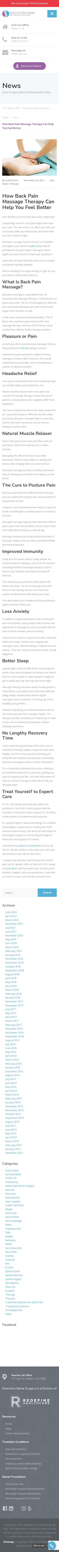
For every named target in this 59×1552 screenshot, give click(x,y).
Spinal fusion (12, 1271)
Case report (12, 1170)
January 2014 (12, 1102)
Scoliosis (10, 1259)
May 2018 (10, 982)
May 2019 (10, 939)
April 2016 (11, 1055)
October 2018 (13, 966)
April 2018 (11, 986)
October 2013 (13, 1114)
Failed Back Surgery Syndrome (22, 1454)
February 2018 (13, 993)
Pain (52, 180)
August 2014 (12, 1075)
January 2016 (12, 1067)
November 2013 (14, 1110)
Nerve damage (13, 1221)
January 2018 (12, 997)
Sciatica (9, 1255)
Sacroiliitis (11, 1251)
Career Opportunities (17, 1433)
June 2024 (10, 912)
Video (8, 1314)
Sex (7, 1263)
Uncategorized (13, 1310)
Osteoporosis (13, 1228)
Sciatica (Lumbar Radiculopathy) (23, 1463)
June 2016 (10, 1048)
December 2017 (14, 1001)
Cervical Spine (13, 1174)
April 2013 (11, 1137)
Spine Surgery (13, 1279)
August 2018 (12, 974)
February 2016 (13, 1063)
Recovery (10, 1240)
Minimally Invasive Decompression (24, 1488)
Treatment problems (17, 1306)
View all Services (14, 1484)
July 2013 (10, 1125)
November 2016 (14, 1032)
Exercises (10, 1193)
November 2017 (14, 1005)
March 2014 (12, 1094)
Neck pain (11, 1213)
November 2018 (14, 962)
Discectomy (11, 1182)
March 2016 (12, 1059)
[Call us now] (52, 1545)
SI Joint (9, 1267)
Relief (5, 183)
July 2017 (10, 1009)
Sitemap (8, 1542)
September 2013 (14, 1118)
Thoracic (10, 1298)
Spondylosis (12, 1283)
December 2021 (14, 923)
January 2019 (12, 955)
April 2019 (11, 943)
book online (11, 868)
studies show (35, 245)
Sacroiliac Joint (13, 1248)
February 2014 (13, 1098)
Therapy (14, 183)
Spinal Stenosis (14, 1275)
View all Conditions (16, 1449)
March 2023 (12, 920)
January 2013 (12, 1149)
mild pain (24, 348)
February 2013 (13, 1145)
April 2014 (11, 1091)
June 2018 (10, 978)
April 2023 (11, 916)
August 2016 (12, 1040)
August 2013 (12, 1121)
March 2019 (12, 947)
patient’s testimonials (29, 845)
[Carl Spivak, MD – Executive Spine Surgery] (18, 13)
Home (8, 1423)
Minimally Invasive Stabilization (23, 1493)
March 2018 (12, 989)
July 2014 (10, 1079)
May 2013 (10, 1133)
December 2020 (14, 935)
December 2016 (14, 1028)
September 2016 (14, 1036)
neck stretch (12, 1217)
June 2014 (10, 1083)
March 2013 (12, 1141)
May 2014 (10, 1087)
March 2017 (12, 1021)
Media (8, 1209)
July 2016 (10, 1044)
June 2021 (10, 931)
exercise (10, 1189)
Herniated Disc (13, 1458)
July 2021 (10, 927)
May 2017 (10, 1013)
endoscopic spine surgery (19, 1185)
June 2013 (10, 1129)
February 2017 (13, 1025)
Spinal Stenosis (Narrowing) (21, 1468)
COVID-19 (10, 1178)
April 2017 (11, 1017)
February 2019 (13, 951)
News (8, 1224)
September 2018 (14, 970)
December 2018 (14, 958)
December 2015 (14, 1071)
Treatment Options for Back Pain (24, 1302)
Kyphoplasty (12, 1197)
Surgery (9, 1290)
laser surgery (12, 1201)
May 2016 (10, 1052)
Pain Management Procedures (22, 1498)
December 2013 (14, 1106)
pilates (9, 1236)
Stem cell (10, 1287)
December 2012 (14, 1153)
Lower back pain (14, 1205)
